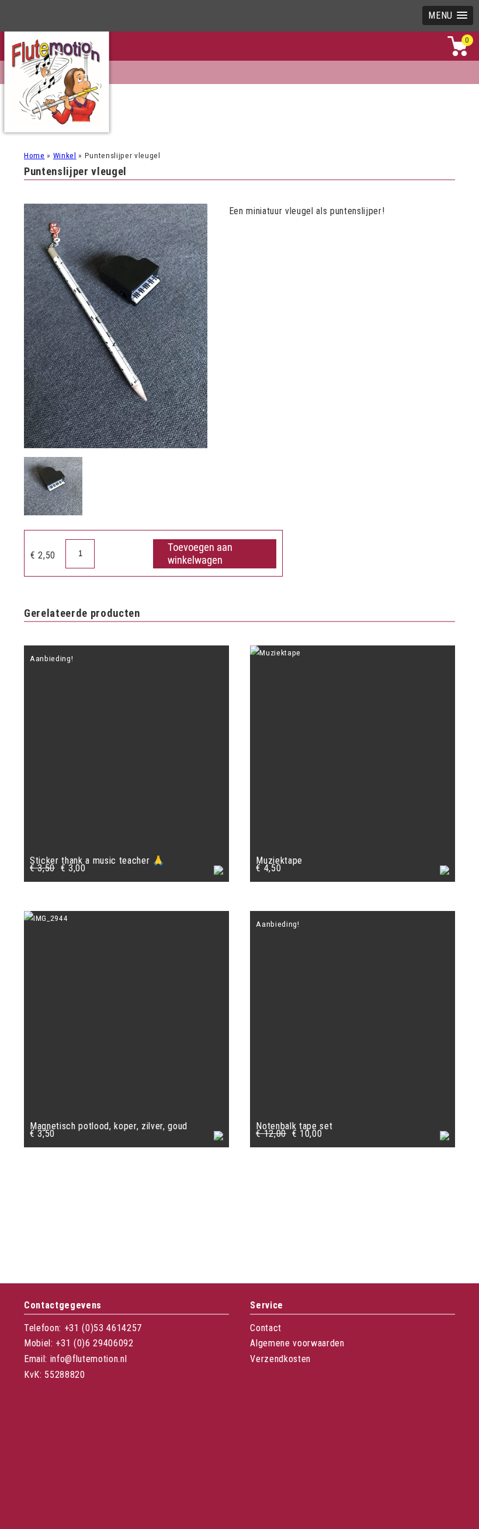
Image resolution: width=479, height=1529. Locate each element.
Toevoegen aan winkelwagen (200, 554)
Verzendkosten (280, 1358)
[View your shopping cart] (457, 53)
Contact (266, 1327)
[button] (447, 15)
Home (34, 155)
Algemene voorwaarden (297, 1343)
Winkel (65, 155)
